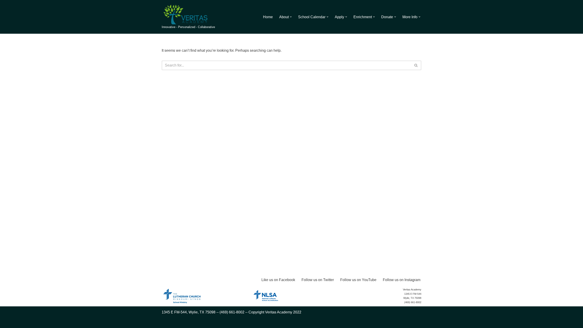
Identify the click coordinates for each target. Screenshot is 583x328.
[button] (291, 17)
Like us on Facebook (278, 280)
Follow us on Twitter (318, 280)
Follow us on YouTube (358, 280)
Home (268, 17)
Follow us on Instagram (401, 280)
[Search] (416, 65)
